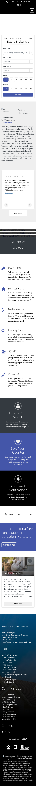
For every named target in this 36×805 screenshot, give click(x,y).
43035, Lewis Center (9, 670)
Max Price (7, 66)
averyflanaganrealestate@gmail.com (16, 642)
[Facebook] (15, 5)
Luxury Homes (18, 229)
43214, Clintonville (9, 667)
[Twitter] (18, 5)
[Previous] (6, 205)
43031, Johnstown (9, 717)
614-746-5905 (13, 2)
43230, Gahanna (8, 695)
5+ (31, 79)
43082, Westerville (9, 672)
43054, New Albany (9, 714)
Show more (9, 193)
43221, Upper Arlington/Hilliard (14, 675)
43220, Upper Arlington (11, 697)
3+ (21, 79)
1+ (11, 79)
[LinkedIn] (21, 5)
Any (5, 79)
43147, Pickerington (9, 680)
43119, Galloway (8, 707)
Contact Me (9, 545)
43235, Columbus (8, 658)
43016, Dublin (7, 665)
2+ (16, 79)
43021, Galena (7, 709)
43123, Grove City (8, 702)
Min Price (7, 57)
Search (18, 95)
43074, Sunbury (8, 712)
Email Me (26, 2)
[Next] (30, 205)
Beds (5, 75)
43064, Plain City (8, 700)
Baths (5, 85)
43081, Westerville (9, 660)
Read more (18, 604)
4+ (26, 79)
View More (18, 213)
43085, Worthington (9, 655)
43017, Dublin (7, 677)
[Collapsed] (32, 10)
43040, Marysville (9, 719)
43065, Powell (7, 662)
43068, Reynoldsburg (10, 704)
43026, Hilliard (8, 682)
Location (6, 49)
